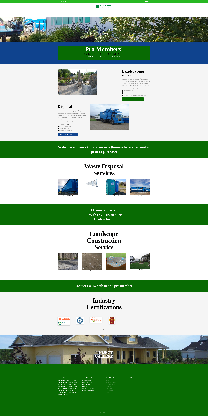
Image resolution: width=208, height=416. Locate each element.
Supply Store (109, 388)
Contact (107, 392)
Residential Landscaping (111, 382)
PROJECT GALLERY (104, 354)
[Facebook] (146, 1)
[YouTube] (149, 1)
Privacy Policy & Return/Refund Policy (105, 409)
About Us (87, 409)
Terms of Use (119, 409)
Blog (92, 409)
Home (107, 380)
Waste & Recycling (110, 384)
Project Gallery (109, 390)
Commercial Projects (110, 386)
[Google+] (147, 1)
